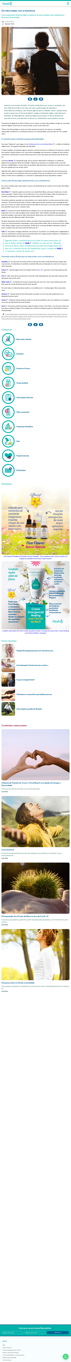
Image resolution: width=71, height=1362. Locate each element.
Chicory (3, 270)
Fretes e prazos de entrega (11, 1352)
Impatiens (4, 262)
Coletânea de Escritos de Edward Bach (40, 144)
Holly (3, 231)
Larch (3, 306)
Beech (3, 211)
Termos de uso (7, 1360)
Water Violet (5, 282)
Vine (2, 276)
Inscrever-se (57, 1332)
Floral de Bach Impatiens (16, 316)
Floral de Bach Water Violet (22, 319)
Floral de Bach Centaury (26, 314)
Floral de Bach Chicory (55, 314)
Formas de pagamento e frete (12, 1350)
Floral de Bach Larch (30, 316)
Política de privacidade (9, 1357)
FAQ (4, 1345)
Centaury (4, 294)
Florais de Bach (9, 22)
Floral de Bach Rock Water (45, 316)
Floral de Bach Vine (7, 319)
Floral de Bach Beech (12, 314)
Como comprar (7, 1347)
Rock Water (5, 192)
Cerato (3, 300)
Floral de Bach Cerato (40, 314)
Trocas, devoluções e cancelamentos (13, 1355)
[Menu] (68, 3)
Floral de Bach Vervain (61, 316)
